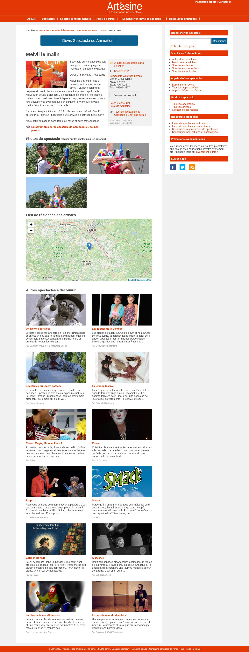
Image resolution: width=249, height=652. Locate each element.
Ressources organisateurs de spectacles (195, 129)
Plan (182, 649)
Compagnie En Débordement (109, 632)
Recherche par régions (182, 46)
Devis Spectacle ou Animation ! (89, 40)
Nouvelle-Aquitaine (120, 105)
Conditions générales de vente (163, 649)
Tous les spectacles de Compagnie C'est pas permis (130, 113)
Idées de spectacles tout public (189, 123)
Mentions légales (139, 649)
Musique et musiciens (184, 62)
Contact (196, 649)
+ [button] (31, 224)
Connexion (224, 1)
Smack (96, 500)
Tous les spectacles (183, 103)
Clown (103, 30)
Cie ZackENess (103, 575)
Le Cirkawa (101, 460)
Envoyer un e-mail (124, 95)
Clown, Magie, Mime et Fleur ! (44, 443)
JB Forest (34, 575)
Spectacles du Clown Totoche (43, 386)
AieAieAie (98, 557)
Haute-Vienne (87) (120, 102)
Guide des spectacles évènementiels (56, 30)
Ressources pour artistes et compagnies (195, 132)
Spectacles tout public (184, 71)
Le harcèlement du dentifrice (109, 615)
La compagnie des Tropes (42, 632)
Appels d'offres (105, 18)
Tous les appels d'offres (185, 87)
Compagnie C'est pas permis (126, 75)
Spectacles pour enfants (186, 68)
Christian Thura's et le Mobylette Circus (48, 346)
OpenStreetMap (143, 279)
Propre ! (31, 500)
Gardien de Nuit (35, 557)
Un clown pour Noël (38, 328)
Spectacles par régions (185, 109)
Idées (188, 649)
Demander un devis (183, 84)
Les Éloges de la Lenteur (107, 328)
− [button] (31, 230)
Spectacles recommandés (75, 18)
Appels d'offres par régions (187, 90)
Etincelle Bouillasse (105, 403)
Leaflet (131, 279)
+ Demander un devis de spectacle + (142, 18)
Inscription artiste (205, 1)
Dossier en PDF (123, 71)
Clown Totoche (37, 403)
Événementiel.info (206, 151)
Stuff (98, 517)
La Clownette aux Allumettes (43, 615)
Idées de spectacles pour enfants (191, 126)
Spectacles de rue (182, 65)
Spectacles (48, 18)
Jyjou (32, 460)
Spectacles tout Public (87, 30)
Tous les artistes (181, 106)
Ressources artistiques (183, 18)
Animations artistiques (184, 59)
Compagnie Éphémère (106, 346)
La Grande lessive (103, 386)
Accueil (31, 18)
